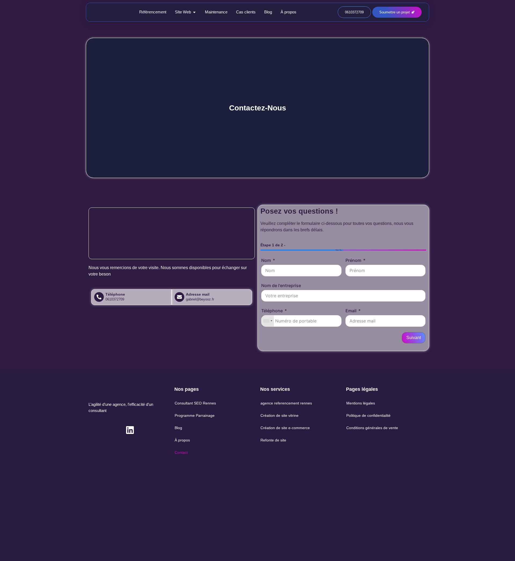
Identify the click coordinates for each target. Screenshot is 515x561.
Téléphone (272, 310)
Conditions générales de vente (372, 428)
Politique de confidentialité (368, 415)
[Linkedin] (130, 430)
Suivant (413, 337)
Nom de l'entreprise (281, 285)
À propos (182, 440)
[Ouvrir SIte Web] (194, 12)
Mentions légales (360, 403)
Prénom (353, 260)
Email (350, 310)
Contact (181, 452)
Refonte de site (273, 440)
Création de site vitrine (279, 415)
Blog (178, 428)
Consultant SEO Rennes (195, 403)
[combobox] (268, 320)
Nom (266, 260)
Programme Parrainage (195, 415)
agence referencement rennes (286, 403)
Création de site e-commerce (285, 428)
